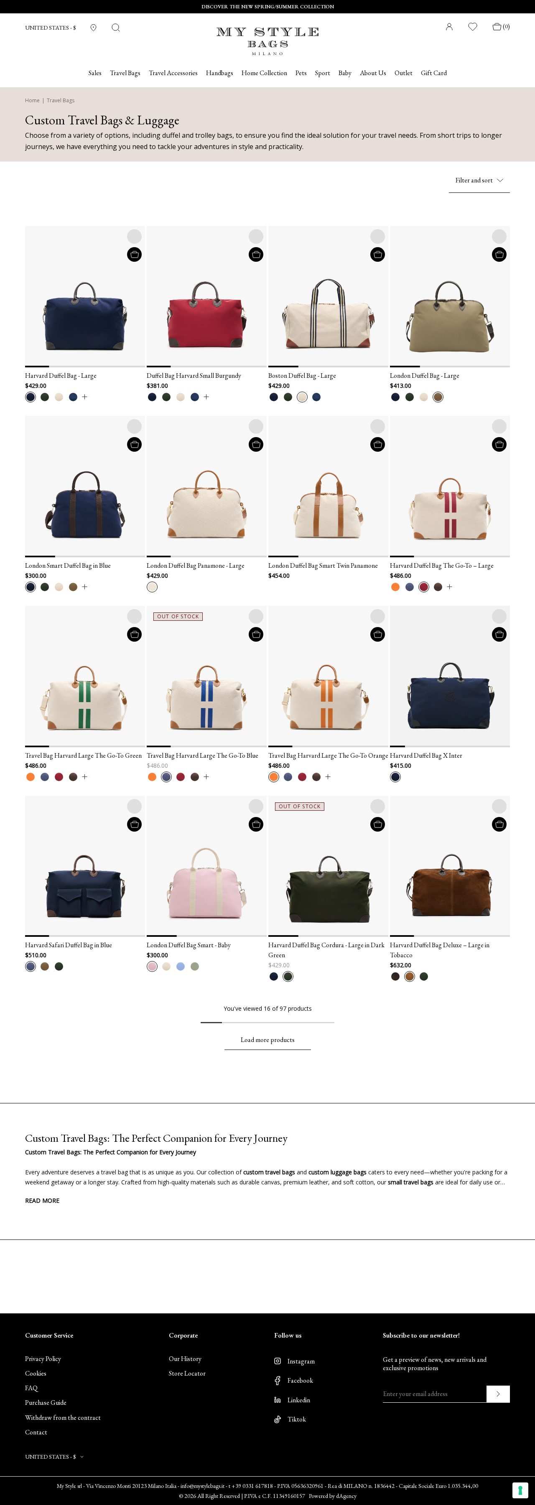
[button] (35, 296)
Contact (36, 1432)
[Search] (116, 28)
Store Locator (187, 1373)
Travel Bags (60, 100)
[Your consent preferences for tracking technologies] (520, 1490)
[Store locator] (93, 28)
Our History (185, 1358)
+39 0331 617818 (252, 1486)
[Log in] (449, 27)
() (506, 26)
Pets (301, 73)
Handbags (219, 73)
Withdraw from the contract (63, 1417)
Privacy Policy (43, 1358)
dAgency (346, 1496)
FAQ (31, 1388)
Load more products (268, 1039)
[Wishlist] (473, 27)
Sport (322, 73)
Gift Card (434, 73)
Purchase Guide (45, 1402)
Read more (42, 1200)
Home (32, 100)
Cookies (35, 1373)
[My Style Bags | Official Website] (267, 36)
